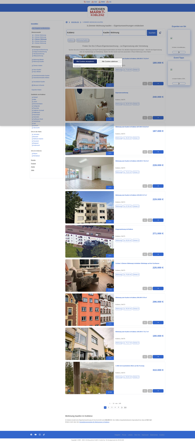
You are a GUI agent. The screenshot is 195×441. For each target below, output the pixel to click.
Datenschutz (154, 435)
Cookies (161, 435)
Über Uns (137, 435)
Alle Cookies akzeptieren (85, 61)
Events (33, 160)
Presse (124, 435)
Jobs (32, 170)
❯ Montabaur (36, 156)
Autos (33, 167)
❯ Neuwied (35, 141)
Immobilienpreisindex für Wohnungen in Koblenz (94, 422)
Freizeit (33, 163)
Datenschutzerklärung (115, 66)
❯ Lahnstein (35, 134)
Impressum (145, 435)
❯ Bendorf (35, 136)
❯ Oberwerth (36, 128)
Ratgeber (117, 435)
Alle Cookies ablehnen (110, 61)
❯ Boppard (35, 143)
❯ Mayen (34, 153)
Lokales (130, 435)
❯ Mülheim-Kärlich (37, 139)
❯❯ (125, 407)
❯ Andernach (36, 145)
